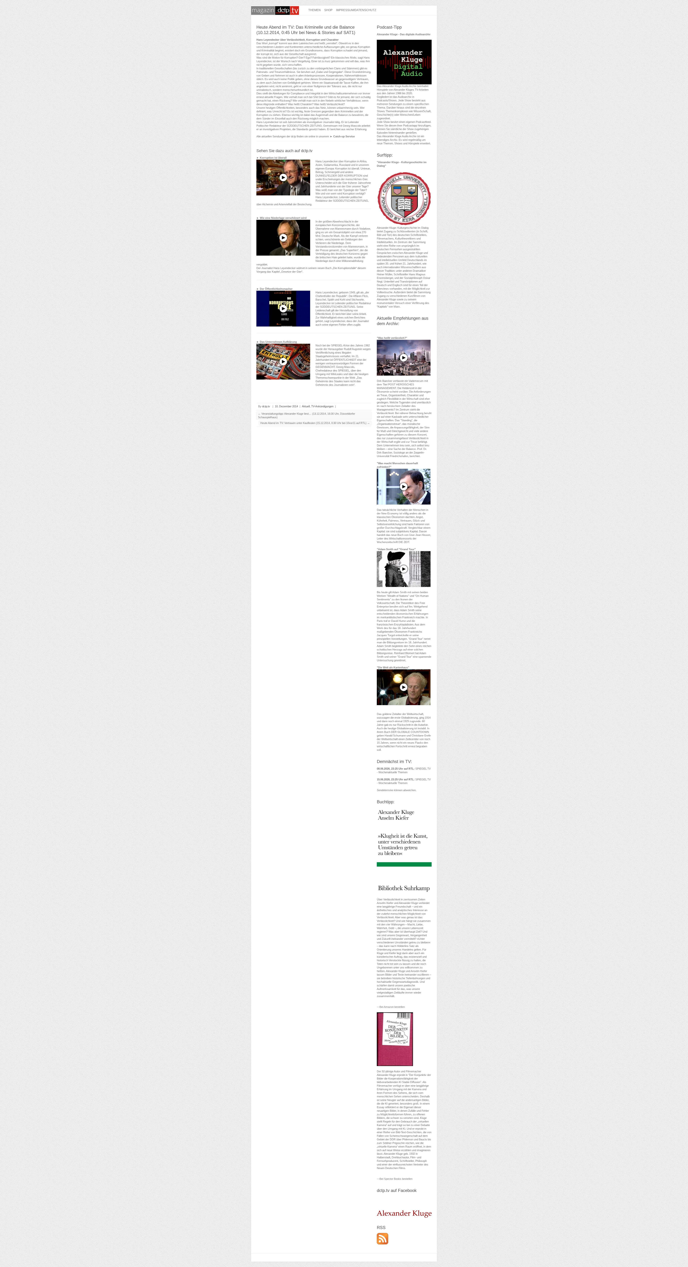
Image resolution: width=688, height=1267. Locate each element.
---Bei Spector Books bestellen (394, 1178)
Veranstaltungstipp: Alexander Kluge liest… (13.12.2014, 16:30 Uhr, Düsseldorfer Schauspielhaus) (306, 415)
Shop (328, 10)
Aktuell (306, 406)
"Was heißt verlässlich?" (392, 337)
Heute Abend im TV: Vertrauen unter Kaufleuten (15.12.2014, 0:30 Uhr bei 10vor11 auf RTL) (315, 422)
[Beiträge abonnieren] (382, 1234)
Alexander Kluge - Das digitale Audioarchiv (403, 34)
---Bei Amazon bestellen (391, 1006)
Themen (314, 10)
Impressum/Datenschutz (356, 10)
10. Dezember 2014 (286, 406)
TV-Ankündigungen (322, 406)
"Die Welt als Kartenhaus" (393, 667)
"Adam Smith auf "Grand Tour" (396, 549)
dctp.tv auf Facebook (397, 1190)
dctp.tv (266, 406)
